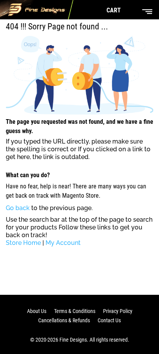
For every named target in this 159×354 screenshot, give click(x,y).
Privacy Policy (117, 311)
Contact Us (109, 320)
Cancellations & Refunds (64, 320)
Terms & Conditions (74, 311)
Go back (18, 208)
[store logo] (36, 9)
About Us (36, 311)
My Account (63, 242)
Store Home (23, 242)
